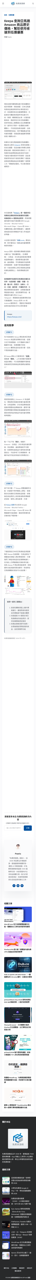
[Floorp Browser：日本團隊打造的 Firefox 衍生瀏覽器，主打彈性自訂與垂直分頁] (18, 1015)
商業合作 (29, 1268)
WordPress (23, 1277)
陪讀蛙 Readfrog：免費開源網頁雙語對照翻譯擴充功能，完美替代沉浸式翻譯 (17, 1080)
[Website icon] (18, 885)
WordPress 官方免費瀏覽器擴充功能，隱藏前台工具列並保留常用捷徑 (21, 1245)
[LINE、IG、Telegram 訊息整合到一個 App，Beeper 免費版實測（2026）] (6, 1235)
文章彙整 (14, 1268)
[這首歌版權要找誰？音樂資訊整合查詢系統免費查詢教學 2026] (6, 1180)
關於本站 (6, 1268)
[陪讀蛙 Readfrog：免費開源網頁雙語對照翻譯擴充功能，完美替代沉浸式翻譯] (18, 1067)
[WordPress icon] (22, 885)
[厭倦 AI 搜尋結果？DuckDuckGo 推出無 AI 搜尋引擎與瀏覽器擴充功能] (18, 1095)
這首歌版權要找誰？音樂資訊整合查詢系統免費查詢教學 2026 (20, 1180)
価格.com (20, 240)
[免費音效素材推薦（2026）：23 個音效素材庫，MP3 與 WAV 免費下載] (6, 1201)
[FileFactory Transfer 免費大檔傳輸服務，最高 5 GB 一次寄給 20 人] (6, 1224)
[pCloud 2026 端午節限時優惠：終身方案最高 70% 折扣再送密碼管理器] (18, 1042)
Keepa (16, 213)
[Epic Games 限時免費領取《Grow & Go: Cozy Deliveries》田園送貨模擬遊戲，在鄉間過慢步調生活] (6, 1211)
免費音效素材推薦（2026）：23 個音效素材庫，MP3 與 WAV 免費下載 (21, 1201)
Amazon (17, 145)
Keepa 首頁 (10, 505)
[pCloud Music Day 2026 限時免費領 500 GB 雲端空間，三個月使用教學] (18, 990)
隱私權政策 (18, 1271)
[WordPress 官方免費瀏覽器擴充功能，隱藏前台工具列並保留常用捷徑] (18, 914)
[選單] (3, 3)
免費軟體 (11, 15)
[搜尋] (33, 3)
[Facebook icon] (14, 885)
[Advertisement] (18, 60)
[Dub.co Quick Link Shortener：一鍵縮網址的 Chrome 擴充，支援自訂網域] (18, 965)
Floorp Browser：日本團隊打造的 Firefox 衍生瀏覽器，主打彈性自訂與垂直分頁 (17, 1027)
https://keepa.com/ (14, 317)
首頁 (5, 15)
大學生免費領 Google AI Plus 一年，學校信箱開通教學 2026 (21, 1190)
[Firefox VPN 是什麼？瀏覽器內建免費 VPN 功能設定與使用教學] (18, 939)
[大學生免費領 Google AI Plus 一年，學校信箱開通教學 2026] (6, 1191)
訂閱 (28, 828)
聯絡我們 (21, 1268)
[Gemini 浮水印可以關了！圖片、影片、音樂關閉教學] (6, 1255)
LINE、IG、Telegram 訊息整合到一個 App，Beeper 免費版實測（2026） (21, 1234)
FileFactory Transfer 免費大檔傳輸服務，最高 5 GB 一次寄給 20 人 (21, 1224)
